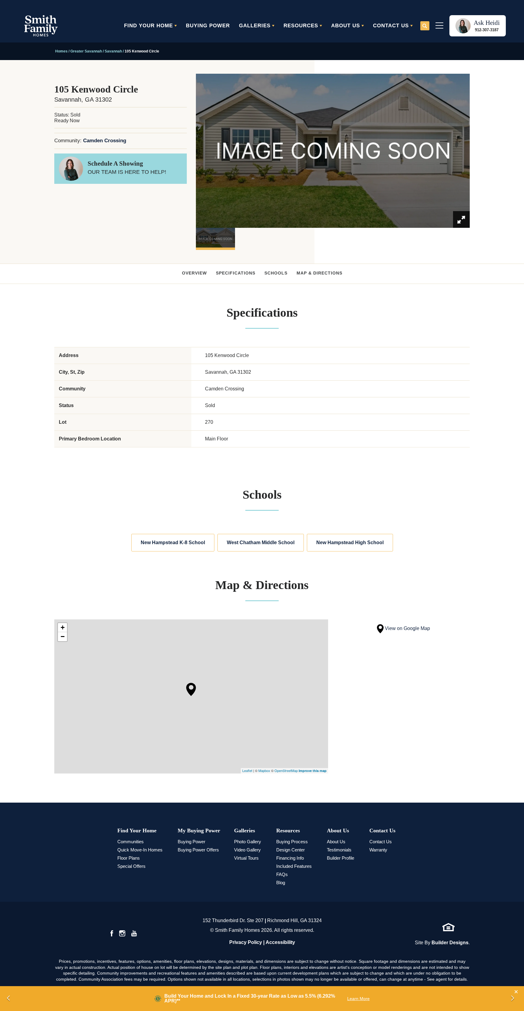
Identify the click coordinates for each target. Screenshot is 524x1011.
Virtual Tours (246, 858)
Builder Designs (450, 942)
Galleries (244, 830)
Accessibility (280, 942)
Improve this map (313, 770)
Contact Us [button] (391, 26)
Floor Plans (128, 858)
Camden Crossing (104, 140)
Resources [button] (301, 26)
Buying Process (292, 841)
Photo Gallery (247, 841)
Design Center (290, 849)
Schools (275, 273)
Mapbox (264, 770)
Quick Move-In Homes (140, 849)
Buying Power (208, 26)
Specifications (235, 273)
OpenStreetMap (286, 770)
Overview (194, 273)
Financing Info (290, 858)
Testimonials (339, 849)
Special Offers (131, 866)
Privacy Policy (245, 942)
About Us (338, 830)
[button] (424, 25)
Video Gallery (247, 849)
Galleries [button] (254, 26)
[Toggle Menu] (439, 25)
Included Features (294, 866)
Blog (280, 882)
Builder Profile (340, 858)
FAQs (282, 874)
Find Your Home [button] (148, 26)
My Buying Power (199, 830)
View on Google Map (407, 628)
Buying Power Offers (198, 849)
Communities (130, 841)
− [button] (63, 636)
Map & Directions (319, 273)
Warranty (378, 849)
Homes (61, 51)
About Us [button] (345, 26)
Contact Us (382, 830)
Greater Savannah (86, 51)
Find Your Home (136, 830)
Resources (288, 830)
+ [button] (63, 627)
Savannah (113, 51)
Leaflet (247, 770)
